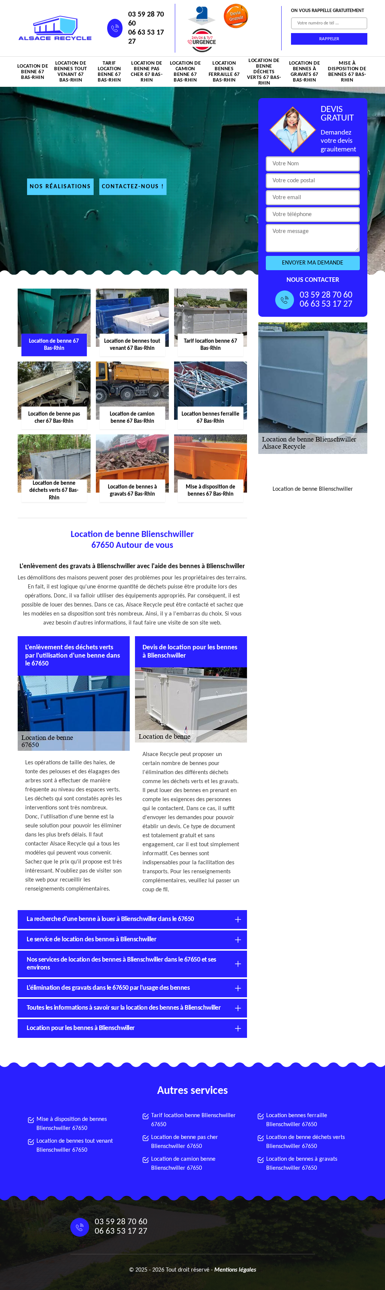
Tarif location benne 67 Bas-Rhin (109, 71)
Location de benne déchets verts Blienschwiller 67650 (305, 1141)
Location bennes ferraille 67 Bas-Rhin (224, 71)
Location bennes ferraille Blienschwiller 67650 (296, 1120)
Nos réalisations (60, 187)
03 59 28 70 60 (146, 19)
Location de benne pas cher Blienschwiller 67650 (184, 1141)
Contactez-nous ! (133, 187)
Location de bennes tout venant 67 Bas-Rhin (70, 71)
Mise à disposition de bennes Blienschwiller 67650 (71, 1123)
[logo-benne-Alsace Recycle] (53, 28)
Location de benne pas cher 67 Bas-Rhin (146, 71)
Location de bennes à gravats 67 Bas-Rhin (304, 71)
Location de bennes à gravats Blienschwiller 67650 (301, 1163)
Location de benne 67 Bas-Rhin (33, 72)
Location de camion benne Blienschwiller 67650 (183, 1163)
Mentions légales (235, 1270)
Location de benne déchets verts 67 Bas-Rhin (264, 71)
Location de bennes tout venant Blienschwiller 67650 (74, 1145)
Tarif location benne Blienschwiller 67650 (193, 1120)
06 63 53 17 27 (146, 37)
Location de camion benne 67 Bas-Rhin (185, 71)
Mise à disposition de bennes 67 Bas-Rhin (347, 71)
